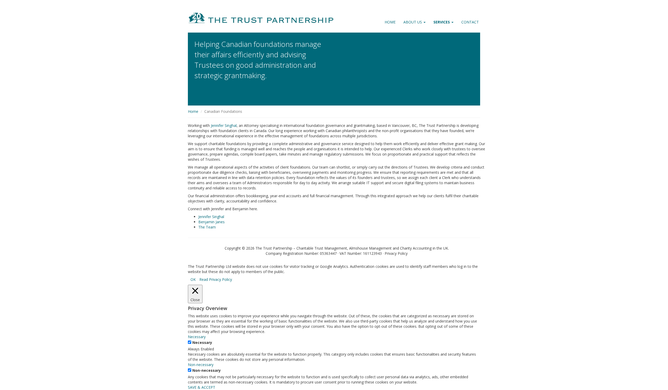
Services (442, 22)
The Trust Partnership (273, 248)
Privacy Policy (396, 253)
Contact (470, 22)
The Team (207, 227)
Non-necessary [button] (200, 364)
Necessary (202, 342)
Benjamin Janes (211, 221)
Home (390, 22)
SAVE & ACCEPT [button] (201, 387)
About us (413, 22)
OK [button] (193, 279)
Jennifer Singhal (224, 125)
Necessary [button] (197, 336)
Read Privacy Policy (215, 279)
